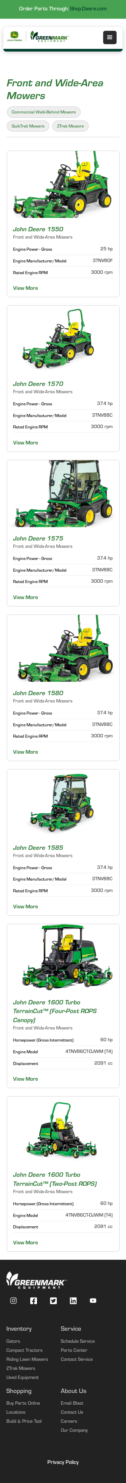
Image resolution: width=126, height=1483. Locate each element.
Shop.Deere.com (88, 9)
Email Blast (72, 1404)
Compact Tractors (24, 1351)
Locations (16, 1413)
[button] (110, 37)
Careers (69, 1422)
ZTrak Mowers (20, 1369)
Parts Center (74, 1351)
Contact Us (72, 1413)
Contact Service (77, 1360)
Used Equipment (22, 1378)
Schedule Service (78, 1342)
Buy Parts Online (23, 1404)
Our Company (74, 1431)
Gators (13, 1342)
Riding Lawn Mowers (27, 1360)
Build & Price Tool (24, 1422)
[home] (50, 36)
